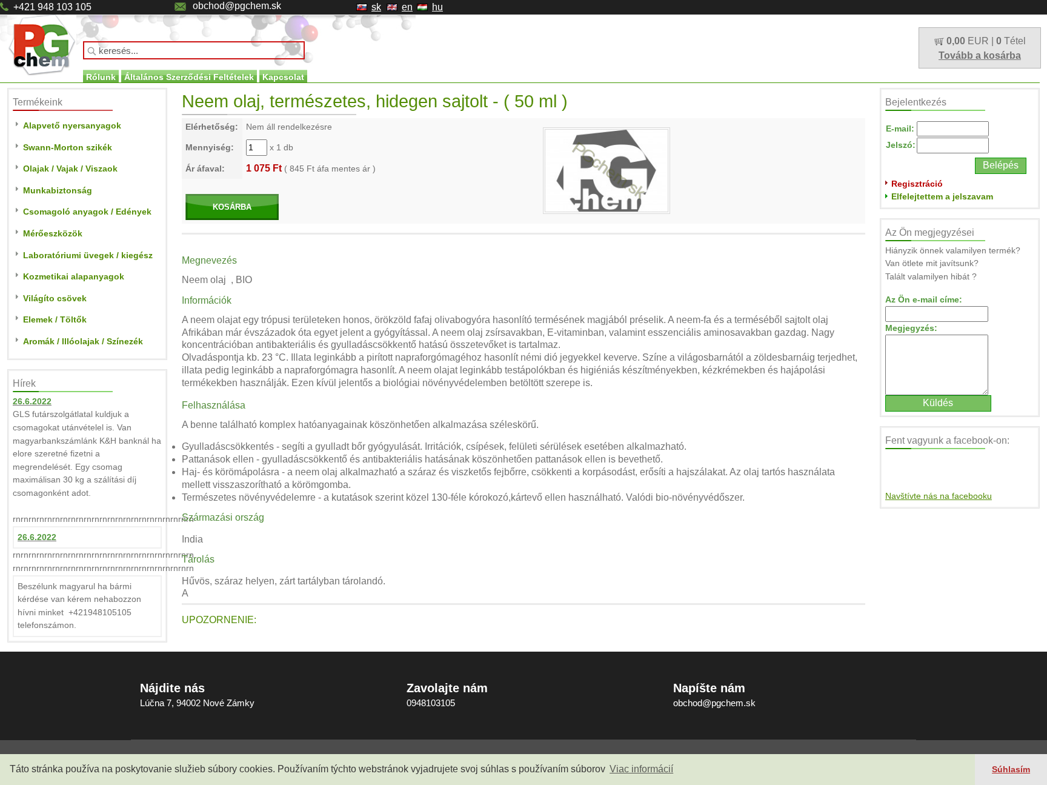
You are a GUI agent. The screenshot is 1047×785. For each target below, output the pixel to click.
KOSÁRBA (232, 207)
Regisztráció (917, 184)
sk (376, 7)
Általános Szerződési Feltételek (189, 77)
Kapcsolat (283, 77)
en (407, 7)
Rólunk (101, 77)
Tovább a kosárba (980, 55)
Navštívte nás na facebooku (938, 496)
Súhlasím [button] (1011, 769)
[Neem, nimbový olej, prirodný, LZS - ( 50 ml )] (606, 170)
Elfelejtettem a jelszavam (942, 196)
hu (437, 7)
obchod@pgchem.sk (237, 6)
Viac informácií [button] (641, 769)
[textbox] (194, 50)
